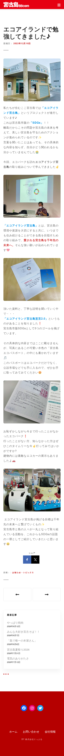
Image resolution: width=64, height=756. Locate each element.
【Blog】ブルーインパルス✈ (47, 594)
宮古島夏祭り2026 (18, 649)
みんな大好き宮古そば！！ (23, 631)
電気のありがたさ (18, 658)
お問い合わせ (31, 731)
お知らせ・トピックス (23, 572)
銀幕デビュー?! (17, 594)
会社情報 (50, 731)
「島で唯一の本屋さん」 (22, 640)
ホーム (13, 731)
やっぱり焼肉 (15, 622)
